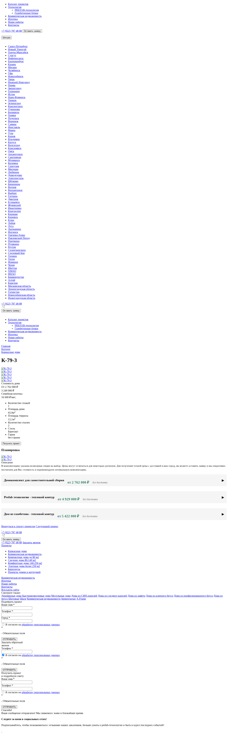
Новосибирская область (21, 295)
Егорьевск (14, 202)
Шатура (12, 268)
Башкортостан (16, 277)
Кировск (13, 217)
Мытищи (13, 169)
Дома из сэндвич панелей (112, 595)
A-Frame (81, 598)
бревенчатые (68, 598)
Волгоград (14, 145)
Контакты (13, 25)
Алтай (11, 280)
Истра (11, 94)
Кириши (13, 214)
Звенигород (14, 88)
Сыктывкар (14, 157)
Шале (23, 598)
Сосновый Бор (16, 253)
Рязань (11, 130)
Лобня (11, 223)
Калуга (12, 142)
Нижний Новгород (19, 82)
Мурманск (14, 160)
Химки (12, 115)
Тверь (11, 79)
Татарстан (14, 292)
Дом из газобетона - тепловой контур (50, 515)
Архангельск (15, 154)
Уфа (10, 73)
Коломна (13, 163)
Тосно (11, 259)
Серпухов (13, 166)
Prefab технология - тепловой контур (51, 498)
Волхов (12, 187)
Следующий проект (47, 526)
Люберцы (13, 172)
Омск (11, 151)
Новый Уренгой (17, 49)
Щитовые (13, 598)
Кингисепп (14, 211)
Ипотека (13, 19)
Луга (11, 226)
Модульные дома (61, 595)
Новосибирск (15, 76)
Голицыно (14, 91)
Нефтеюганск (16, 58)
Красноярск (14, 148)
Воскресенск (15, 190)
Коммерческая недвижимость (25, 16)
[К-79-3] (6, 368)
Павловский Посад (19, 238)
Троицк (12, 100)
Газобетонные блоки (26, 13)
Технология (14, 7)
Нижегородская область (21, 298)
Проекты (6, 545)
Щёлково (13, 181)
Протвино (14, 241)
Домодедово (15, 175)
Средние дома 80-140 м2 (22, 560)
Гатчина (12, 196)
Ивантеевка (14, 208)
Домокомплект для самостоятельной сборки (55, 481)
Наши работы (16, 22)
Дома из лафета (136, 595)
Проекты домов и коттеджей (24, 572)
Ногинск (13, 232)
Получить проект (11, 443)
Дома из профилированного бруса (193, 595)
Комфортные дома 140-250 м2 (25, 563)
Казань (12, 64)
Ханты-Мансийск (18, 52)
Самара (12, 124)
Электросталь (16, 178)
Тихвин (12, 256)
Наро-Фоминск (16, 97)
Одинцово (14, 109)
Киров (11, 136)
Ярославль (14, 127)
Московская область (19, 286)
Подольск (13, 118)
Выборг (12, 193)
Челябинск (14, 70)
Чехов (11, 265)
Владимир (14, 139)
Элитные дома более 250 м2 (24, 566)
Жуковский (14, 205)
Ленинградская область (21, 289)
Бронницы (14, 184)
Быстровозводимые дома (36, 595)
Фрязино (13, 262)
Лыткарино (14, 229)
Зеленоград (14, 103)
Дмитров (13, 199)
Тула (10, 133)
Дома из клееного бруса (159, 595)
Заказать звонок (32, 542)
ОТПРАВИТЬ (9, 639)
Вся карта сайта (10, 589)
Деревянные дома (11, 595)
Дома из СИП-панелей (84, 595)
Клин (11, 220)
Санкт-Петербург (18, 46)
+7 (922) (11, 30)
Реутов (12, 247)
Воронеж (13, 121)
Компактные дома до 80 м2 (23, 557)
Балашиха (13, 112)
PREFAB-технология (27, 10)
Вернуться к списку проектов (18, 526)
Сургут (12, 55)
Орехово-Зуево (16, 235)
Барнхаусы (14, 569)
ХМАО (12, 271)
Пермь (11, 85)
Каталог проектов (18, 4)
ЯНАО (12, 274)
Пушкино (13, 244)
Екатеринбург (16, 61)
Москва (12, 67)
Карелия (13, 283)
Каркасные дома (17, 551)
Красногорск (15, 106)
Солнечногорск (17, 250)
